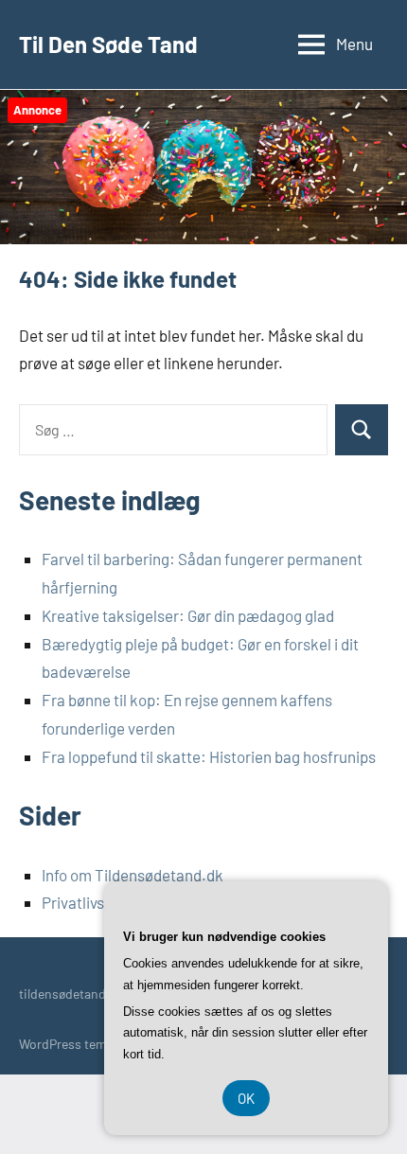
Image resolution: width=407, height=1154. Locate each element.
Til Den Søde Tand (108, 44)
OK (246, 1098)
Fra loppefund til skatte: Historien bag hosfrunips (209, 756)
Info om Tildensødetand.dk (132, 874)
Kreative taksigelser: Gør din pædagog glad (188, 615)
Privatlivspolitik (94, 902)
